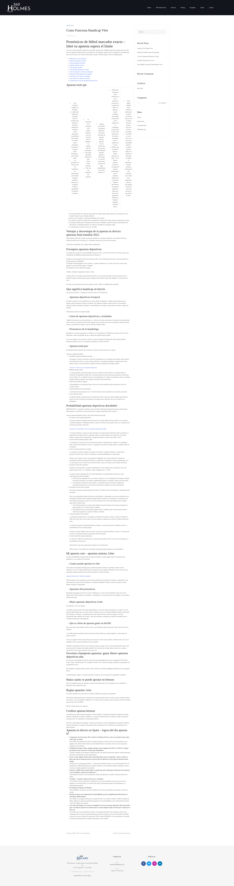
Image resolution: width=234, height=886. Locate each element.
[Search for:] (151, 32)
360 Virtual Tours (161, 7)
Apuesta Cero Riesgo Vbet (145, 48)
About (202, 7)
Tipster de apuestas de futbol (77, 61)
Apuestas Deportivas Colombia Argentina (78, 576)
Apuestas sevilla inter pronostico (78, 465)
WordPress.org (141, 129)
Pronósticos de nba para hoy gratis (79, 487)
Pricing (183, 7)
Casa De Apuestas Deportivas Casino (148, 56)
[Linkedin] (160, 863)
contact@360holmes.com (117, 864)
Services (173, 7)
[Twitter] (149, 863)
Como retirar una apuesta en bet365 (79, 78)
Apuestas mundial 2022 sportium (78, 514)
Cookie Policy (77, 875)
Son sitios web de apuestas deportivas (80, 417)
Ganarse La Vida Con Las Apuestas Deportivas (83, 367)
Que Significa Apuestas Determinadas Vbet (149, 64)
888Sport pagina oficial (76, 370)
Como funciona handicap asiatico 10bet (80, 439)
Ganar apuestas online (75, 394)
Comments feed (141, 125)
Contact (211, 7)
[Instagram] (154, 863)
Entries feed (140, 121)
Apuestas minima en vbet (76, 65)
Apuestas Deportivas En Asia (145, 60)
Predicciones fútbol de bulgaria (78, 381)
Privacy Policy (87, 875)
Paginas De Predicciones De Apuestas (148, 52)
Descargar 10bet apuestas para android (80, 74)
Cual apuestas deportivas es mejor (79, 69)
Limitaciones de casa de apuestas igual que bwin (83, 80)
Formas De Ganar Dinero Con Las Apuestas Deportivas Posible (87, 429)
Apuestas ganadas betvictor (77, 63)
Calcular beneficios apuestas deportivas (80, 536)
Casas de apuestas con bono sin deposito (81, 72)
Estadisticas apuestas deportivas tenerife (80, 356)
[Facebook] (143, 863)
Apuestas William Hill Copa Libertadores (78, 833)
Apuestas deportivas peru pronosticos (80, 389)
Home (149, 7)
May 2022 (140, 88)
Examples (192, 7)
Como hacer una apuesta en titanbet (79, 76)
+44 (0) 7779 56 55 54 (117, 871)
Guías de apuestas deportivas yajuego (80, 449)
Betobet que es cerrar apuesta (77, 58)
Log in (139, 117)
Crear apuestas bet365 (75, 67)
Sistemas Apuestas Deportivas (121, 833)
